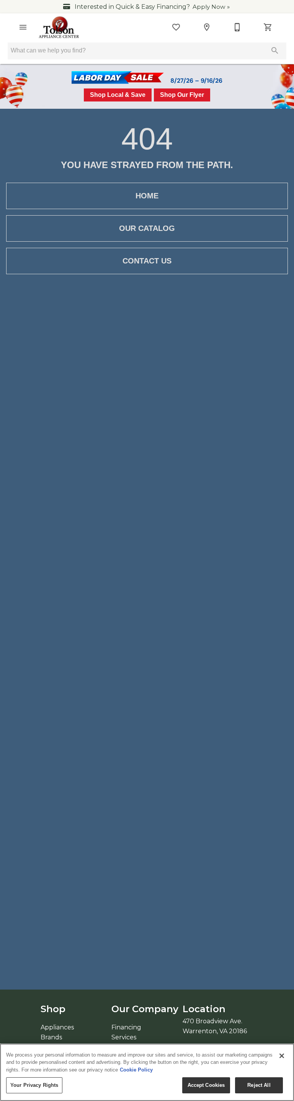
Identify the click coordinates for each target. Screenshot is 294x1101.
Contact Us (147, 261)
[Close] (281, 1055)
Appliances (57, 1027)
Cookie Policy (136, 1070)
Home (147, 195)
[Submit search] (274, 50)
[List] (176, 27)
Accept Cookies (206, 1085)
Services (123, 1037)
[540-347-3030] (237, 27)
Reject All (258, 1085)
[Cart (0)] (268, 27)
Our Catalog (147, 228)
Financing (126, 1027)
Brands (51, 1037)
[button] (23, 27)
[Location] (207, 27)
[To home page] (59, 27)
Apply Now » (211, 6)
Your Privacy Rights (34, 1085)
